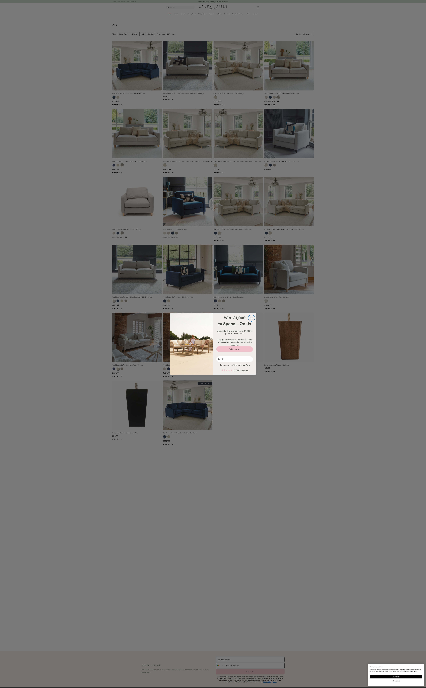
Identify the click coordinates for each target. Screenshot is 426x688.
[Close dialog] (251, 318)
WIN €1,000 (234, 349)
